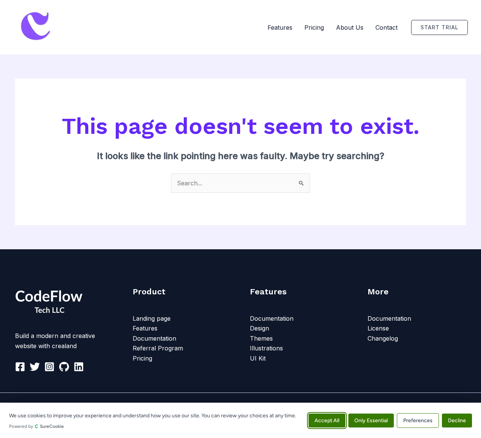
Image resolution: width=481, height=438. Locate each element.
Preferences (418, 420)
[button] (439, 27)
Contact (386, 27)
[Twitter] (35, 367)
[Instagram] (49, 367)
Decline (457, 420)
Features (280, 27)
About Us (349, 27)
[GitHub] (64, 367)
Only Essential (371, 420)
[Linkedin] (79, 367)
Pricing (314, 27)
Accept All (327, 420)
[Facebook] (20, 367)
